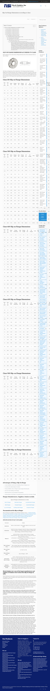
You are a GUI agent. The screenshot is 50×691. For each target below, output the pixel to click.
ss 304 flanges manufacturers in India (43, 324)
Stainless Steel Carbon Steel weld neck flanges (42, 342)
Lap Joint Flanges (7, 507)
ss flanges (42, 328)
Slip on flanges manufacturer (43, 309)
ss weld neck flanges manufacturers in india (42, 332)
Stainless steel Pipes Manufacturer (24, 664)
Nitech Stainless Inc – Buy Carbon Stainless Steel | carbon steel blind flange (43, 169)
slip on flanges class (43, 305)
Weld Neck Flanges (18, 502)
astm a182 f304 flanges (42, 249)
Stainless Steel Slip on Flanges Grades (43, 118)
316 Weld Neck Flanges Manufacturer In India (43, 67)
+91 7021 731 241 (36, 648)
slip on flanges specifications (43, 313)
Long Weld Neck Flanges (30, 502)
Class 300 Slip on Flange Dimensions (12, 30)
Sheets (3, 647)
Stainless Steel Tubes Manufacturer (24, 662)
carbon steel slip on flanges (43, 258)
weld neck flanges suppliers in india (42, 448)
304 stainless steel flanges (42, 230)
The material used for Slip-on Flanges (14, 37)
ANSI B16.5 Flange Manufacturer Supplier (42, 149)
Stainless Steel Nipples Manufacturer (40, 662)
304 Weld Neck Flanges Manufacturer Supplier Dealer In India (43, 100)
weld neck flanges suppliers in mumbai (42, 454)
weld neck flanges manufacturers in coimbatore (42, 418)
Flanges (42, 214)
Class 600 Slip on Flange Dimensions (12, 32)
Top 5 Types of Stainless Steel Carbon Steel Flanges (42, 60)
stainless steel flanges (42, 348)
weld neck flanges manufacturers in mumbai (42, 431)
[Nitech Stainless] (15, 6)
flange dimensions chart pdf (42, 282)
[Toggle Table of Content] (33, 26)
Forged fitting (4, 644)
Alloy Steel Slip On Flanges (13, 513)
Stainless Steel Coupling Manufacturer (40, 666)
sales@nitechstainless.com (33, 1)
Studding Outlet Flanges (18, 507)
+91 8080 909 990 (36, 647)
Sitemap (42, 686)
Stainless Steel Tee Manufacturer (39, 659)
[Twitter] (45, 1)
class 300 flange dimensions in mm (42, 276)
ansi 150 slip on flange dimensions (42, 238)
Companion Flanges (30, 507)
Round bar (4, 646)
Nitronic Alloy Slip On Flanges (11, 517)
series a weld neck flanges (42, 296)
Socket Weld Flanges (30, 504)
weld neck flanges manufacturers (42, 406)
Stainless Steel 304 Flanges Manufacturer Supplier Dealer (43, 161)
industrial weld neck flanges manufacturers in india (42, 291)
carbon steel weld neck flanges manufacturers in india (42, 270)
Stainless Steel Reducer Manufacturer (40, 661)
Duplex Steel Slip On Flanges (11, 515)
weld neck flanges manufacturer (42, 401)
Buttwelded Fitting (5, 641)
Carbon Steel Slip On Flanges (23, 513)
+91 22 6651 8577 (36, 649)
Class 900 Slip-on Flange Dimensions (12, 33)
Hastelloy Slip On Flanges (22, 515)
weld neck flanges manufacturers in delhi (42, 424)
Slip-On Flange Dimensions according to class (42, 142)
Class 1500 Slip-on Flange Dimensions (12, 34)
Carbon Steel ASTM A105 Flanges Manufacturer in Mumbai (43, 203)
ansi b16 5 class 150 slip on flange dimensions (42, 244)
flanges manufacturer (42, 286)
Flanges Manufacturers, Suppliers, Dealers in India (15, 36)
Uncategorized (44, 219)
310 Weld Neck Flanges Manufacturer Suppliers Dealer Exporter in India (43, 91)
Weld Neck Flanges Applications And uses (42, 107)
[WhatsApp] (41, 1)
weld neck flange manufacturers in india (42, 385)
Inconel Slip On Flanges (10, 516)
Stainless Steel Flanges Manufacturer (25, 666)
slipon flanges (42, 302)
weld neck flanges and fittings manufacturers (42, 391)
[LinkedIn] (47, 1)
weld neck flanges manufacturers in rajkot (42, 437)
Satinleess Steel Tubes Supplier (24, 663)
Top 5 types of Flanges (42, 55)
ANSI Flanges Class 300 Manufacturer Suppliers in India (42, 187)
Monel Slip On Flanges (19, 516)
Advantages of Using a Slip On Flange (13, 35)
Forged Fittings (42, 217)
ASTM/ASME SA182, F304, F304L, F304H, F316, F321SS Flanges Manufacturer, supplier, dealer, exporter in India (43, 132)
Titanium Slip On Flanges (22, 517)
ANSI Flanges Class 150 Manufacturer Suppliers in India (42, 195)
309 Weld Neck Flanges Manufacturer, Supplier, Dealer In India (43, 75)
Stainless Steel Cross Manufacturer (39, 664)
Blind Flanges (7, 504)
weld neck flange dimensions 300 (42, 360)
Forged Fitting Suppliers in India (42, 123)
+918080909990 (15, 1)
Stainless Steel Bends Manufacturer (39, 663)
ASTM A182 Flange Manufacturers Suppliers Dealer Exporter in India (43, 178)
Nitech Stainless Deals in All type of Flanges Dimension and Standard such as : (18, 41)
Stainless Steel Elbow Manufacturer (39, 658)
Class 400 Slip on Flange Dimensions (12, 31)
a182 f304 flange (42, 234)
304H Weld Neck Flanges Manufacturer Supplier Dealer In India (43, 83)
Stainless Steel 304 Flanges (42, 338)
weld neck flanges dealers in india (43, 396)
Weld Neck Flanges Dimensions (42, 113)
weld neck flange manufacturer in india (43, 378)
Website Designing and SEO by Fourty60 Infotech (31, 686)
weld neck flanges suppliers (42, 442)
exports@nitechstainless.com (38, 653)
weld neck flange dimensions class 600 (42, 366)
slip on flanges (43, 299)
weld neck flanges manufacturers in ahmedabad (42, 412)
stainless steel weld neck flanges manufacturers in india (42, 353)
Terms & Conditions (9, 687)
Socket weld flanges (42, 320)
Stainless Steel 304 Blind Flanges (42, 155)
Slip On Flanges (8, 502)
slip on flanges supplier (43, 316)
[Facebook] (43, 1)
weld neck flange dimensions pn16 (42, 372)
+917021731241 (23, 1)
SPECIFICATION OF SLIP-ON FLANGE (14, 38)
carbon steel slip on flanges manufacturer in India (43, 263)
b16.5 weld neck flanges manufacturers (42, 253)
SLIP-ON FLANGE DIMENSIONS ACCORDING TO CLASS (14, 27)
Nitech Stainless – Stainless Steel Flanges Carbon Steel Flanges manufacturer (44, 41)
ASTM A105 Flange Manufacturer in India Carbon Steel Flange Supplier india (44, 32)
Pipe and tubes (5, 642)
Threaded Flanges (18, 504)
